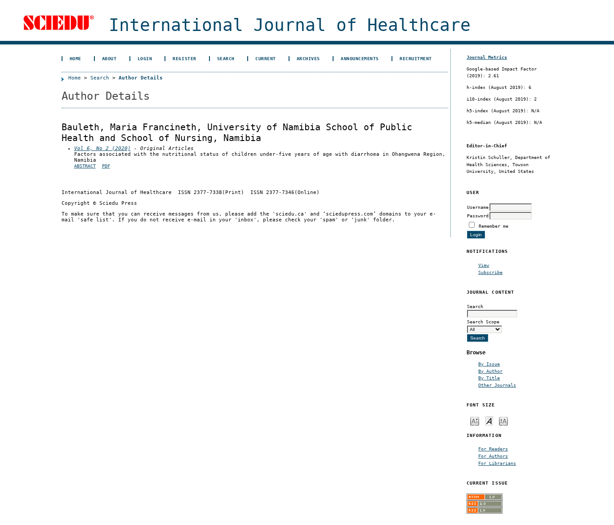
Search (226, 58)
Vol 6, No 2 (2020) (102, 148)
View (483, 265)
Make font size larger (503, 420)
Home (75, 58)
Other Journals (497, 385)
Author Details (141, 78)
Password (478, 215)
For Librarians (497, 463)
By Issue (489, 363)
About (109, 58)
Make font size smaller (474, 420)
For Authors (493, 456)
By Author (490, 371)
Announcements (360, 58)
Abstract (85, 165)
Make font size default (489, 420)
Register (184, 58)
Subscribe (490, 272)
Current (265, 58)
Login (145, 58)
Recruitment (416, 58)
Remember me (493, 226)
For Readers (493, 448)
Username (478, 207)
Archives (308, 58)
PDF (106, 165)
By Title (489, 377)
